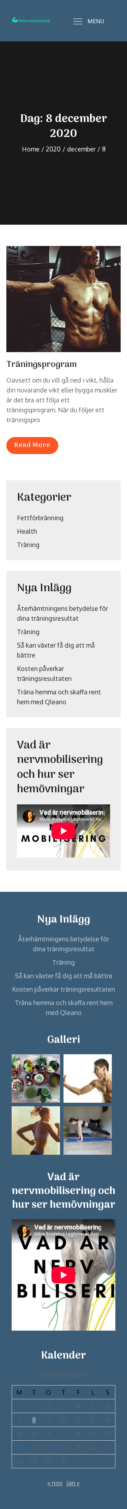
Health (27, 531)
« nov (54, 1483)
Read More (32, 445)
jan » (73, 1483)
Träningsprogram (41, 365)
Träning (28, 545)
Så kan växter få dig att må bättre (64, 976)
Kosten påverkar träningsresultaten (63, 989)
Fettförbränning (40, 518)
